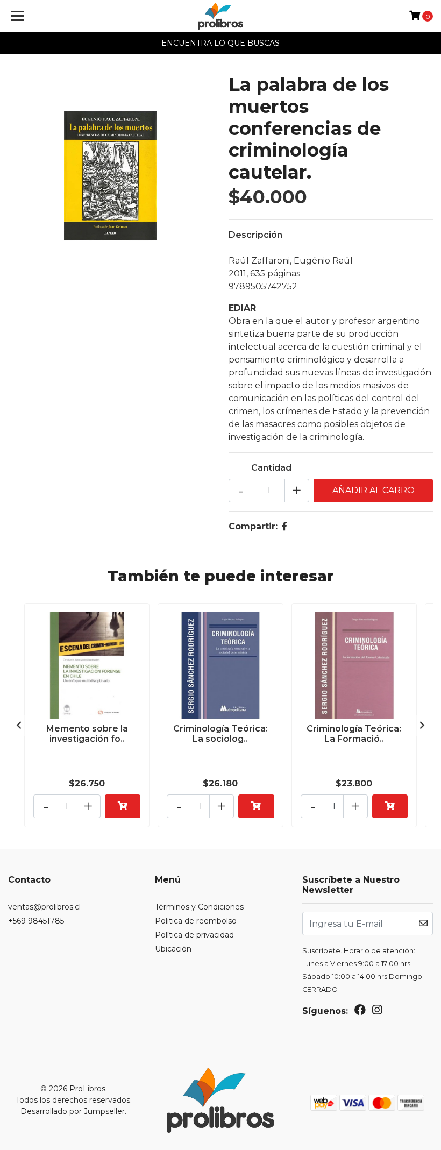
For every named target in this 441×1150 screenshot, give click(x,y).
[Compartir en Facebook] (284, 526)
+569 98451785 (36, 921)
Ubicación (173, 949)
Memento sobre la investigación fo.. (87, 733)
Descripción (255, 235)
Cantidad (271, 468)
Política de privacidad (194, 935)
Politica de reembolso (196, 921)
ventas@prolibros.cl (44, 907)
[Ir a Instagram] (377, 1012)
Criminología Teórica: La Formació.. (354, 733)
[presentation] (19, 725)
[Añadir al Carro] (122, 806)
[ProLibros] (221, 16)
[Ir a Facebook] (360, 1012)
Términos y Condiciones (199, 907)
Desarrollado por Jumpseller (72, 1111)
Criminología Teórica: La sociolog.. (220, 733)
